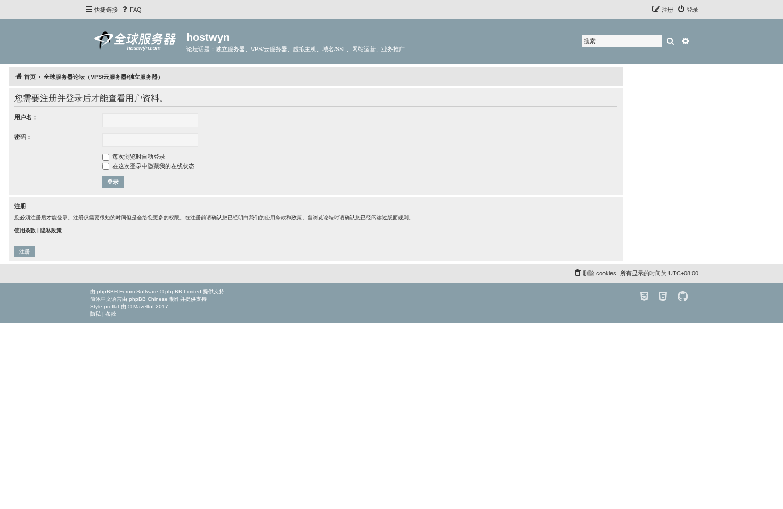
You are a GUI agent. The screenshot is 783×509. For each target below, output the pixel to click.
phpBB (105, 291)
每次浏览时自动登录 (138, 156)
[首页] (135, 40)
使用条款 (25, 230)
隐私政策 (51, 230)
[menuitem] (131, 9)
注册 (24, 251)
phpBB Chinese (148, 299)
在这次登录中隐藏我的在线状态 (152, 166)
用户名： (26, 117)
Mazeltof (143, 306)
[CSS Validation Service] (644, 296)
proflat (111, 306)
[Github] (682, 296)
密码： (23, 137)
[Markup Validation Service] (663, 296)
